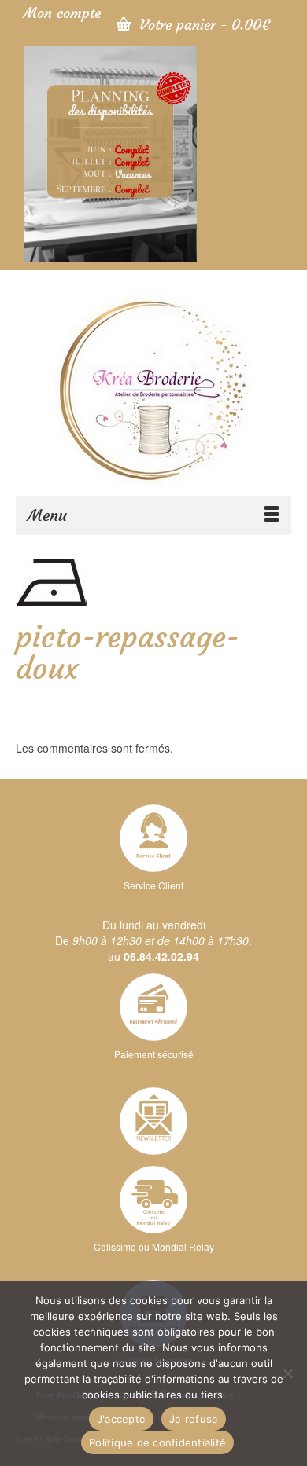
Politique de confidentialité (157, 1442)
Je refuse (193, 1419)
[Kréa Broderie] (153, 389)
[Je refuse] (287, 1373)
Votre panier (202, 25)
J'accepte (121, 1419)
